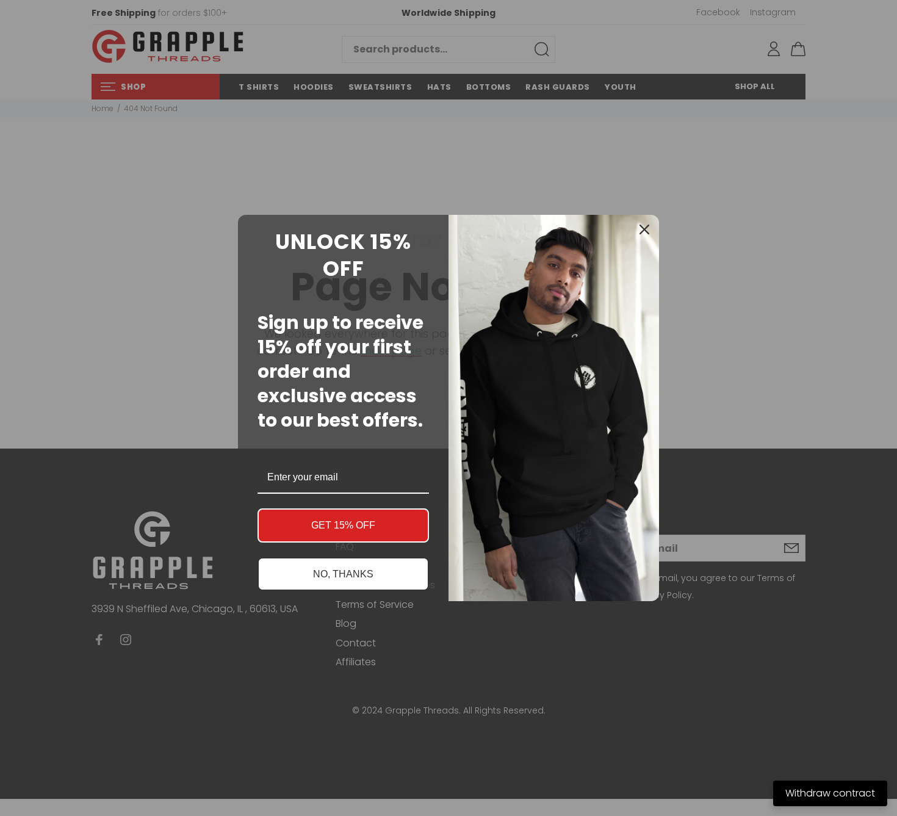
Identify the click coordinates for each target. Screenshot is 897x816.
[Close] (644, 229)
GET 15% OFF (343, 525)
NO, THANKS (343, 574)
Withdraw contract (830, 793)
